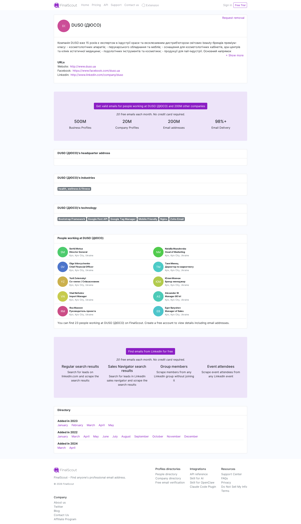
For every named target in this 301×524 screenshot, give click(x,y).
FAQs (224, 478)
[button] (235, 55)
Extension (152, 5)
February (77, 425)
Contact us (131, 5)
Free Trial (240, 5)
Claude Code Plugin (203, 486)
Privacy (226, 482)
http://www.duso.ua (83, 66)
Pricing (96, 5)
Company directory (168, 478)
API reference (199, 474)
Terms (225, 491)
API (106, 5)
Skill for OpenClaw (202, 482)
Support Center (231, 474)
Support (116, 5)
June (105, 436)
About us (60, 502)
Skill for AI (196, 478)
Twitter (58, 506)
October (157, 436)
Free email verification (170, 482)
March (91, 425)
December (191, 436)
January (62, 425)
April (102, 425)
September (141, 436)
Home (85, 5)
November (174, 436)
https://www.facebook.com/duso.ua (96, 70)
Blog (57, 511)
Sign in (227, 5)
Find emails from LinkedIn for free (150, 351)
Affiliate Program (65, 519)
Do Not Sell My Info (234, 486)
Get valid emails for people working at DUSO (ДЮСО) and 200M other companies (150, 106)
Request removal (233, 17)
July (115, 436)
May (111, 425)
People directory (166, 474)
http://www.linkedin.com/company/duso (97, 74)
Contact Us (61, 515)
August (126, 436)
